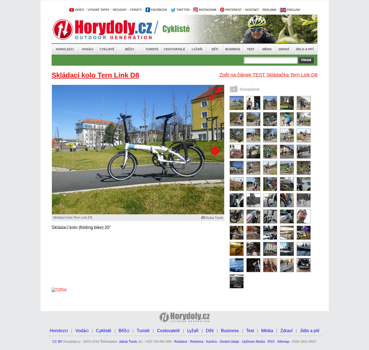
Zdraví (283, 49)
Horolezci (65, 49)
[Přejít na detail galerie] (138, 213)
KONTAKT (252, 9)
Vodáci (87, 49)
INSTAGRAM (207, 9)
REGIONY (120, 9)
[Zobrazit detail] (237, 109)
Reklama (196, 342)
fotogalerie (250, 89)
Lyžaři (197, 49)
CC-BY (57, 342)
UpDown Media (253, 342)
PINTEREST (233, 9)
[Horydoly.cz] (109, 29)
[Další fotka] (215, 151)
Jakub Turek (128, 342)
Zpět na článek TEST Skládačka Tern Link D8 (268, 75)
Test (250, 49)
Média (267, 49)
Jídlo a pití (305, 49)
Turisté (152, 49)
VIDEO (79, 9)
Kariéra (211, 342)
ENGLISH (293, 9)
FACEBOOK (158, 9)
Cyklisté (107, 49)
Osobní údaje (229, 342)
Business (232, 49)
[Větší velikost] (215, 94)
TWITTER (183, 9)
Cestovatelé (174, 49)
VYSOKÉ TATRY (98, 9)
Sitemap (283, 342)
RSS (271, 342)
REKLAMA (269, 9)
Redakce (180, 342)
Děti (215, 49)
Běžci (129, 49)
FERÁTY (136, 9)
